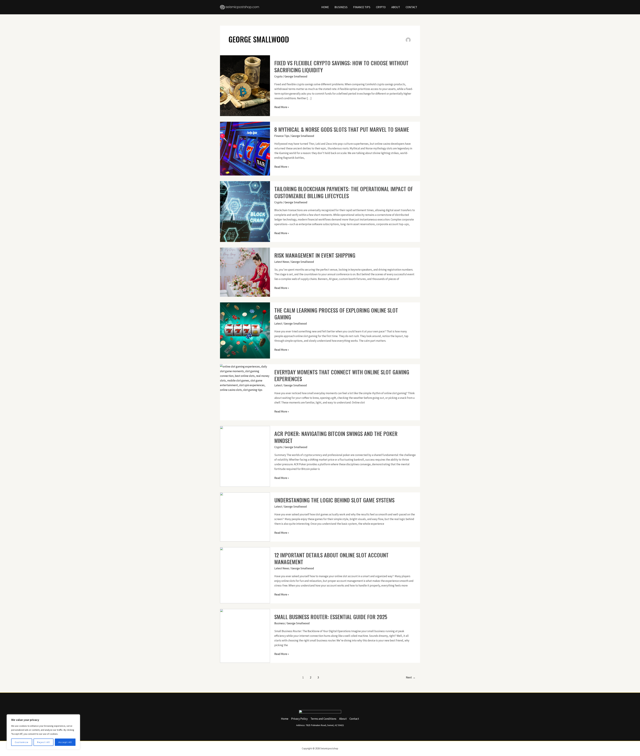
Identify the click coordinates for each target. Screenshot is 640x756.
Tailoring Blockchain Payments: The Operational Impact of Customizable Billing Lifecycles (343, 192)
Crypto (381, 7)
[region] (43, 731)
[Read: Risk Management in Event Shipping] (245, 272)
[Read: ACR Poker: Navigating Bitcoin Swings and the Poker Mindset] (245, 456)
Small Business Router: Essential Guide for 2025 (330, 617)
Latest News (281, 262)
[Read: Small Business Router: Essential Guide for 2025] (245, 635)
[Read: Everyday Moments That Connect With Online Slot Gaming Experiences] (245, 378)
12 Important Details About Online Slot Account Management (331, 558)
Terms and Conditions (323, 719)
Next (411, 677)
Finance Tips (361, 7)
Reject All (43, 742)
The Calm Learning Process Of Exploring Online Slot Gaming (336, 313)
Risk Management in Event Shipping (314, 255)
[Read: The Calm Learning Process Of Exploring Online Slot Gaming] (245, 330)
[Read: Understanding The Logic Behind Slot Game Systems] (245, 517)
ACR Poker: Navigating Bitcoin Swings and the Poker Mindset (336, 437)
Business (341, 7)
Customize (21, 742)
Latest (278, 323)
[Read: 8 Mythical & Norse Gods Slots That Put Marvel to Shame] (245, 148)
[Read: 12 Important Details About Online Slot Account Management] (245, 575)
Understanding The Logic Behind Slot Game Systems (334, 500)
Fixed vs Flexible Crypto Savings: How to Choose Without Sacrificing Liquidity (341, 66)
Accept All (65, 742)
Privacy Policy (299, 719)
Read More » (281, 107)
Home (325, 7)
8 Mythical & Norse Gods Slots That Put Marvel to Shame (341, 129)
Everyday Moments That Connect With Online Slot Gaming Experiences (341, 375)
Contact (411, 7)
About (395, 7)
